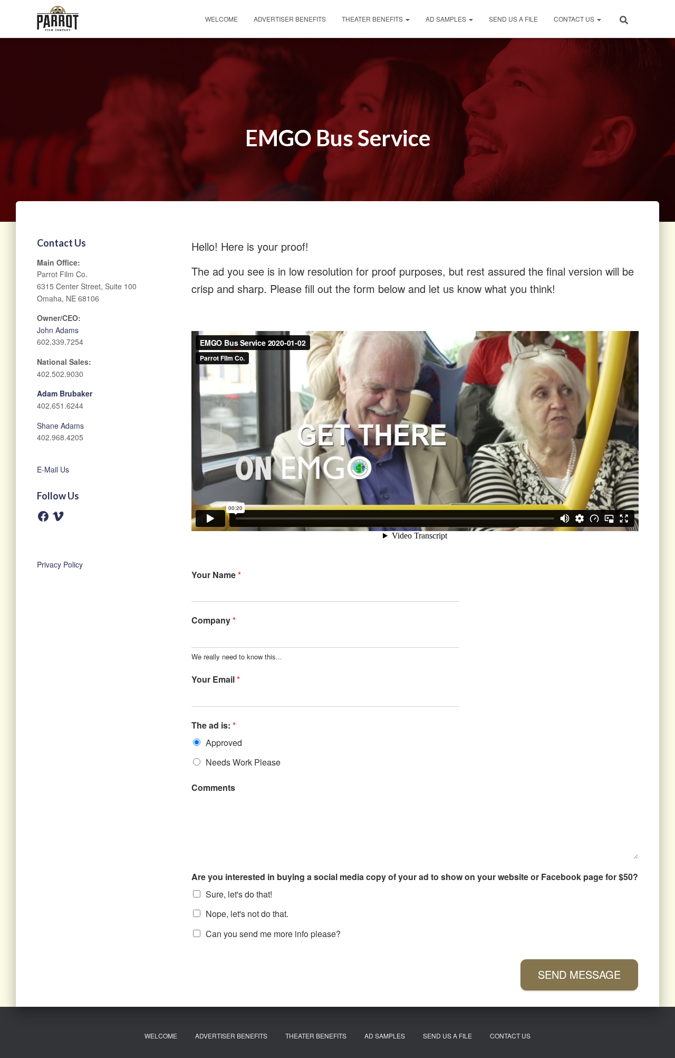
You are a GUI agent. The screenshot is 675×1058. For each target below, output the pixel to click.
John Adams (58, 330)
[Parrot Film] (57, 19)
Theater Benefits (373, 18)
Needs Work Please (243, 762)
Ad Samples (447, 18)
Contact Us (575, 18)
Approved (224, 742)
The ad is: (213, 725)
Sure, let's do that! (239, 894)
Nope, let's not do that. (247, 914)
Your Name (216, 575)
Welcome (221, 18)
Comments (213, 787)
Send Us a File (513, 18)
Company (213, 620)
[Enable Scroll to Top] (654, 1037)
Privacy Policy (60, 564)
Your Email (215, 679)
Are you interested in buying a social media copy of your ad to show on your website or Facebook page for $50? (414, 877)
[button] (407, 18)
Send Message (579, 974)
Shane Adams (60, 425)
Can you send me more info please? (273, 934)
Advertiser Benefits (290, 18)
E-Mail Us (53, 469)
